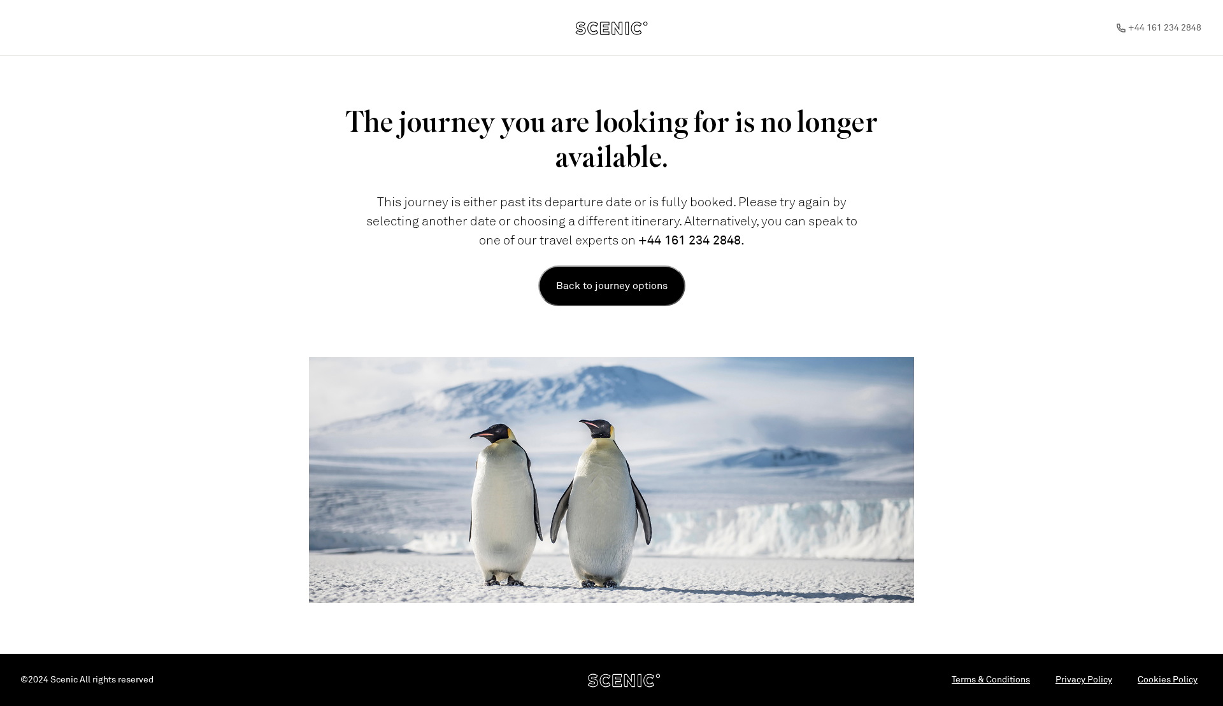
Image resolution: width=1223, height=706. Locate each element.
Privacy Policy (1083, 679)
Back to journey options (612, 285)
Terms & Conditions (991, 679)
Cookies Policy (1168, 679)
